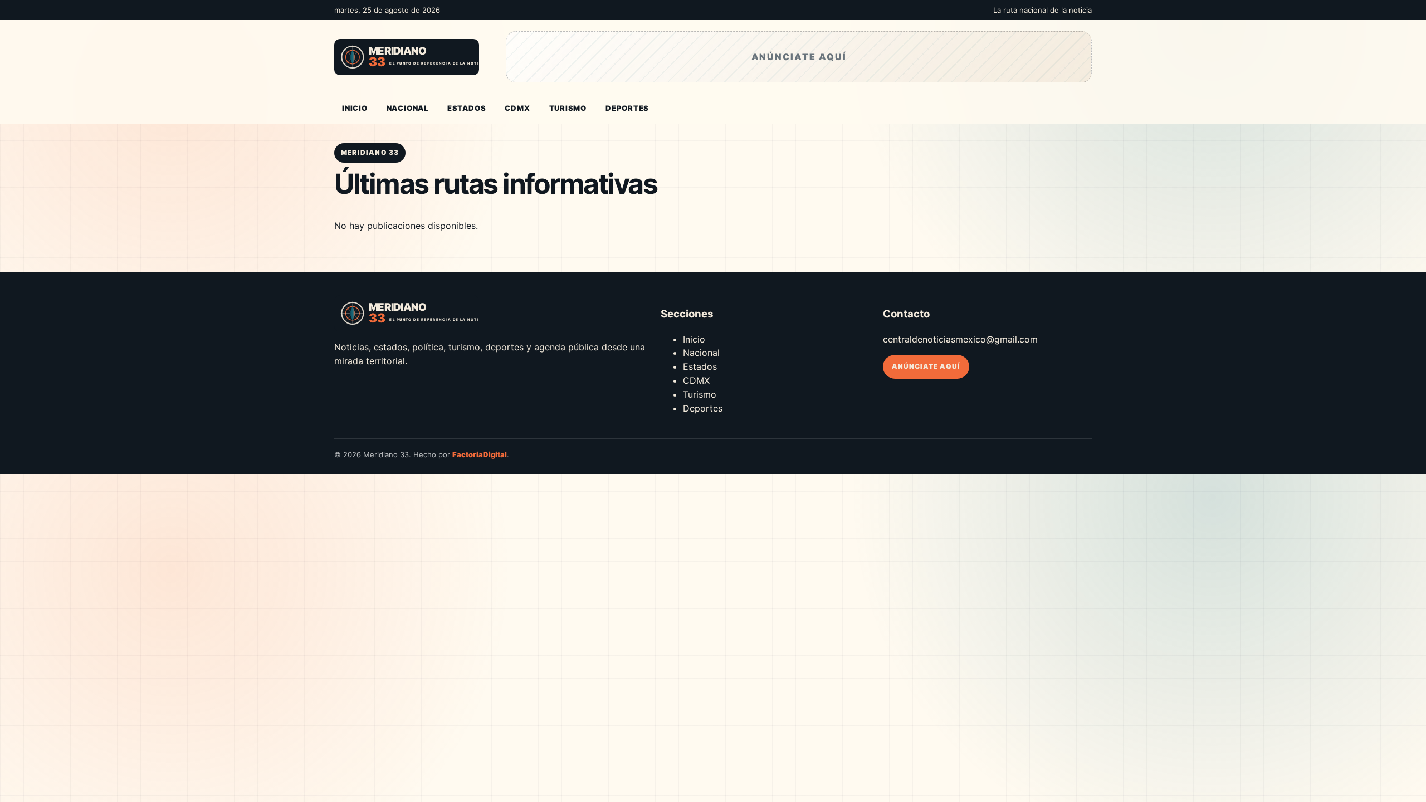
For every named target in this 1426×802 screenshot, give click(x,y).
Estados (466, 108)
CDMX (517, 108)
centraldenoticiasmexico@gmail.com (960, 339)
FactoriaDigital (479, 454)
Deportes (627, 108)
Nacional (407, 108)
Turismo (568, 108)
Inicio (355, 108)
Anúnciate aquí (926, 366)
